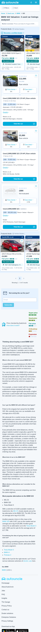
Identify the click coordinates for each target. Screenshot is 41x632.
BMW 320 (5, 521)
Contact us (5, 609)
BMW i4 (7, 552)
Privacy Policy (7, 606)
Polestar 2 (7, 555)
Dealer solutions (7, 613)
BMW (18, 13)
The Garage (6, 602)
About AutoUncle (8, 587)
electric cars (27, 561)
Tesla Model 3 (31, 526)
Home (3, 13)
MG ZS (15, 511)
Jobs (3, 590)
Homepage (5, 583)
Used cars (10, 13)
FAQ (3, 594)
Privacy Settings (7, 621)
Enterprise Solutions (9, 617)
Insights (4, 598)
